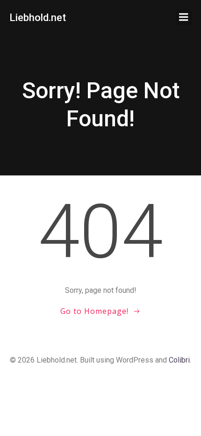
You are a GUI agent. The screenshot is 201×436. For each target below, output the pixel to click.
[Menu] (184, 17)
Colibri (179, 360)
